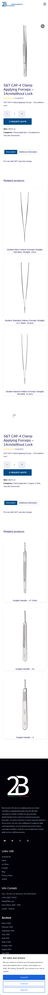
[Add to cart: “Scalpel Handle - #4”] (24, 638)
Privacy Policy (7, 875)
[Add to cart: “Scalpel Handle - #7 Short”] (24, 570)
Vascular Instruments (11, 135)
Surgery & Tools (34, 483)
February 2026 (7, 927)
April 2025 (5, 938)
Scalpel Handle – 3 (25, 737)
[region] (24, 974)
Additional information (28, 152)
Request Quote (18, 122)
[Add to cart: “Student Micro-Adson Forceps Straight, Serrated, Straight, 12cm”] (24, 219)
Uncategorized (33, 132)
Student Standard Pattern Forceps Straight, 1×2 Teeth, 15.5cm (25, 321)
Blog (3, 872)
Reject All (24, 990)
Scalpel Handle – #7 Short (25, 600)
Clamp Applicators (20, 132)
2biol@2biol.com (8, 901)
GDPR (4, 879)
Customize (24, 984)
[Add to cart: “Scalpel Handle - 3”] (24, 707)
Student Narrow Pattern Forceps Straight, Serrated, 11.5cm (25, 392)
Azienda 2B (6, 857)
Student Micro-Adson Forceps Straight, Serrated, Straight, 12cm (25, 250)
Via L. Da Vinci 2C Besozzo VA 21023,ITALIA (19, 894)
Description (10, 152)
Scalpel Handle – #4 (24, 669)
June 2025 (6, 934)
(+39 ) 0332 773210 (9, 898)
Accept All (24, 977)
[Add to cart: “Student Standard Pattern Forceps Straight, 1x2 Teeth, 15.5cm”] (24, 290)
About (4, 860)
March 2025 (6, 942)
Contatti (5, 868)
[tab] (10, 152)
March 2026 (6, 923)
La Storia (5, 864)
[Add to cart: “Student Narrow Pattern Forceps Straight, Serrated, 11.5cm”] (24, 361)
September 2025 (8, 931)
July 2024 (5, 953)
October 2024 (7, 946)
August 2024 (6, 949)
